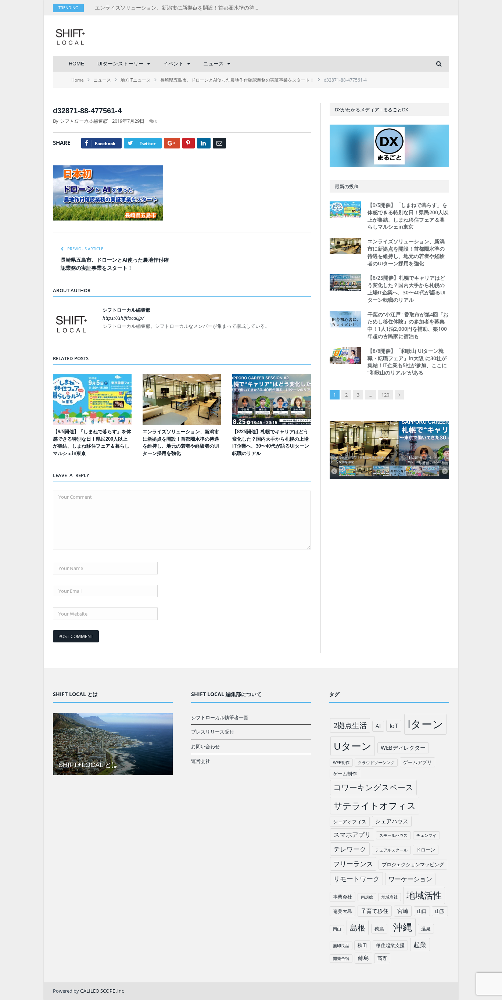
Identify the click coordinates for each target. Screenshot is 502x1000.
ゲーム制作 (345, 773)
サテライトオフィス (374, 805)
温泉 (426, 928)
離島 (363, 957)
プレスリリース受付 (212, 731)
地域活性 (424, 895)
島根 (357, 927)
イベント (173, 64)
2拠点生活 (350, 725)
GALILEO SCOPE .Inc (102, 991)
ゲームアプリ (417, 762)
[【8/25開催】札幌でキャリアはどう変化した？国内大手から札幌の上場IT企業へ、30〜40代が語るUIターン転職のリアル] (271, 399)
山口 (422, 911)
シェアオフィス (349, 821)
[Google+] (172, 143)
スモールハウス (393, 835)
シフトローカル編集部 (83, 121)
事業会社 (342, 896)
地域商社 (389, 897)
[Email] (219, 143)
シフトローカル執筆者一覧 (219, 717)
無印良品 (341, 945)
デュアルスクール (391, 850)
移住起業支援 (390, 945)
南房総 (367, 897)
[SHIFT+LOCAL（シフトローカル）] (70, 35)
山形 (440, 911)
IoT (394, 726)
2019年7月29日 (128, 121)
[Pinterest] (188, 143)
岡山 (337, 929)
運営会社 (200, 761)
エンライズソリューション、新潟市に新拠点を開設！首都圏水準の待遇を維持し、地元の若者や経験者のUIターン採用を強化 (179, 7)
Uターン (353, 746)
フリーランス (353, 863)
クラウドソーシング (376, 762)
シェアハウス (391, 821)
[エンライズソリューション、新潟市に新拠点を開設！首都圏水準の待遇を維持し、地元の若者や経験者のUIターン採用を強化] (182, 399)
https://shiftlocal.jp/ (123, 318)
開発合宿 (341, 958)
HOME (76, 64)
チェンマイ (426, 835)
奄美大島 (342, 911)
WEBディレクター (403, 747)
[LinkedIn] (204, 143)
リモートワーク (356, 878)
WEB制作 (341, 762)
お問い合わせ (205, 746)
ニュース (213, 64)
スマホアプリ (352, 834)
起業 (420, 944)
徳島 (379, 928)
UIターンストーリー (120, 64)
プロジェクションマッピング (413, 864)
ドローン (425, 849)
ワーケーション (410, 879)
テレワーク (349, 849)
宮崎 (402, 910)
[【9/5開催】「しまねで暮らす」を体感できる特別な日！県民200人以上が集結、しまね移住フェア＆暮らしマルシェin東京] (92, 399)
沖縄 (402, 927)
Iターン (425, 724)
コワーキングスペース (373, 787)
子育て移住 (374, 910)
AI (378, 726)
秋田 (362, 945)
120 (385, 394)
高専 (382, 958)
